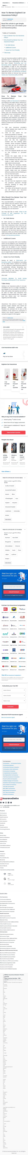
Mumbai (7, 537)
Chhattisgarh (9, 498)
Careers (2, 867)
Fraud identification (4, 857)
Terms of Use (3, 843)
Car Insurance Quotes (16, 763)
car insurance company (19, 71)
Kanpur (7, 558)
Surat (13, 550)
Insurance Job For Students (6, 966)
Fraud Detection (3, 839)
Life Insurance (3, 819)
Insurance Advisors (18, 3)
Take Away (7, 52)
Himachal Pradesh (10, 507)
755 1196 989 (6, 807)
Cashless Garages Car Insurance (10, 780)
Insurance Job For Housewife (6, 964)
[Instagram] (6, 803)
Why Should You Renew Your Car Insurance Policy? (13, 41)
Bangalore (8, 542)
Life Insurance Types (4, 936)
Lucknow (13, 554)
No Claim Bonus (10, 45)
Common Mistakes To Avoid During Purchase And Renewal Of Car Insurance (14, 279)
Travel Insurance (4, 827)
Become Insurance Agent (8, 717)
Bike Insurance (3, 815)
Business (2, 825)
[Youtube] (3, 803)
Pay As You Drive (8, 356)
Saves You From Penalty (13, 50)
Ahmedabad (8, 546)
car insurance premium (13, 235)
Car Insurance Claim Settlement (10, 769)
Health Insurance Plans (5, 916)
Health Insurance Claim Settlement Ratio (9, 922)
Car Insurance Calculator (6, 901)
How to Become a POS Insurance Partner (9, 960)
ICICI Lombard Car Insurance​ (9, 784)
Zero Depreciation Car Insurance (10, 775)
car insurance (14, 101)
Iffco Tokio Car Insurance (8, 792)
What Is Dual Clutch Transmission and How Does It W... (14, 456)
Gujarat (7, 502)
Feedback (2, 855)
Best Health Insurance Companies (8, 918)
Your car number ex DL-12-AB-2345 (12, 587)
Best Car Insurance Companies (7, 911)
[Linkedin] (8, 803)
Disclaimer (2, 859)
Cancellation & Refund (5, 845)
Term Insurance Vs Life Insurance (7, 940)
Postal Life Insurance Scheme (6, 934)
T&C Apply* (4, 578)
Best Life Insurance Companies (7, 942)
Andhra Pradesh (9, 486)
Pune (19, 550)
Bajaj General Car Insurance (9, 790)
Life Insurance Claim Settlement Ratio (8, 938)
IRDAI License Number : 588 (12, 978)
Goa (17, 498)
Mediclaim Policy (4, 920)
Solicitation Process (4, 863)
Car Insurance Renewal (8, 765)
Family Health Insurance (5, 928)
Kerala (7, 515)
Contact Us (2, 853)
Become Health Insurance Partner (7, 956)
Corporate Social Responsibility (7, 869)
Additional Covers (11, 47)
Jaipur (7, 554)
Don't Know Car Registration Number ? (14, 595)
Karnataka (17, 511)
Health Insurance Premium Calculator (8, 926)
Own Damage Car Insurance (6, 907)
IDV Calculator (3, 905)
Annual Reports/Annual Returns (7, 861)
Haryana (14, 502)
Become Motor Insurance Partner (7, 954)
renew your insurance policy (10, 75)
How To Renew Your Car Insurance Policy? (14, 36)
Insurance (6, 3)
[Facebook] (1, 803)
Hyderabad (17, 542)
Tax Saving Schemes (5, 829)
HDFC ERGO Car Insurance (9, 788)
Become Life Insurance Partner (7, 958)
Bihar (13, 494)
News (4, 5)
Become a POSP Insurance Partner (7, 952)
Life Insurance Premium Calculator (8, 948)
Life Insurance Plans (4, 944)
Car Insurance (7, 384)
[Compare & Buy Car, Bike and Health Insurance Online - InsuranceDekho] (9, 799)
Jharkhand (8, 511)
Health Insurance (4, 817)
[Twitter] (11, 803)
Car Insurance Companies (13, 675)
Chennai (17, 546)
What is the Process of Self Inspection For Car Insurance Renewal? (14, 213)
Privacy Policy (3, 835)
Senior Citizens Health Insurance (7, 930)
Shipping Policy (3, 841)
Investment (2, 823)
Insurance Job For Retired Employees (8, 968)
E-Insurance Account (5, 847)
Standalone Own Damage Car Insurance (12, 782)
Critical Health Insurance (5, 924)
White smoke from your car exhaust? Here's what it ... (5, 456)
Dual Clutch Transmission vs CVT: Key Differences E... (22, 456)
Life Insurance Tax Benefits (6, 946)
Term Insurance (3, 821)
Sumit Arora (10, 19)
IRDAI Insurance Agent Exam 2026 (7, 962)
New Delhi (15, 537)
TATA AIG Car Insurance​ (8, 786)
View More (8, 519)
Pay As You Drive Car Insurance (10, 778)
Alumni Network (3, 865)
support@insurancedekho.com (12, 805)
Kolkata (7, 550)
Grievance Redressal (4, 837)
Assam (7, 494)
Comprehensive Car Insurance (10, 773)
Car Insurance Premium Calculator (11, 767)
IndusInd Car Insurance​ (8, 794)
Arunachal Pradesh (10, 490)
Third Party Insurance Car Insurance (11, 777)
